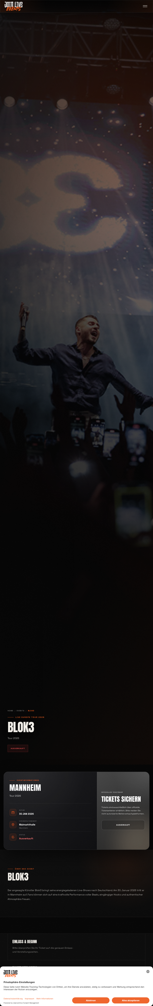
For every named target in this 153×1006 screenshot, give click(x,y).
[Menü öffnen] (145, 6)
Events (20, 711)
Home (10, 711)
